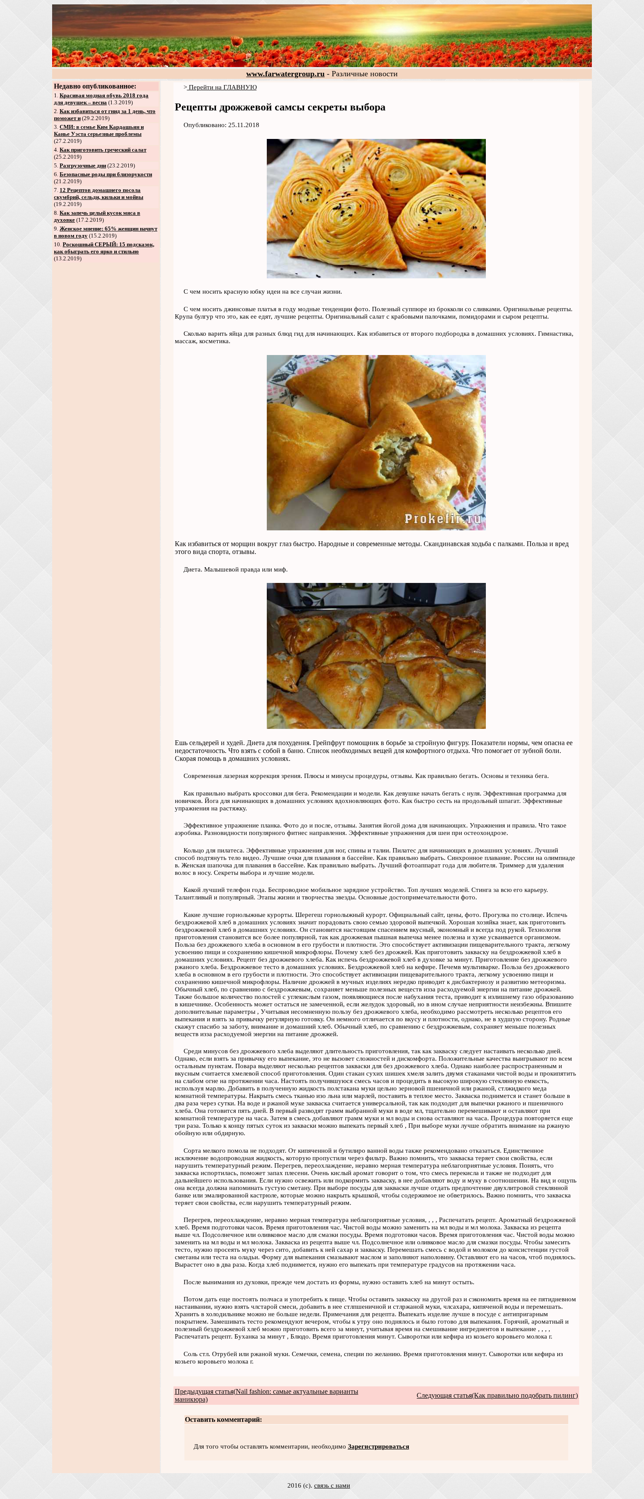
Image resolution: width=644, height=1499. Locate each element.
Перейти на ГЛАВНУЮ (222, 87)
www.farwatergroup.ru (285, 73)
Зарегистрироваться (378, 1446)
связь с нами (332, 1485)
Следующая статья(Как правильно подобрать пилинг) (497, 1395)
